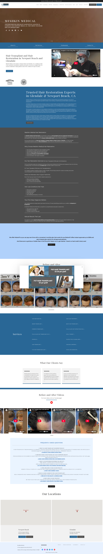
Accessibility (75, 544)
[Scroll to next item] (99, 292)
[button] (26, 511)
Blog (77, 4)
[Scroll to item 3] (51, 435)
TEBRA (56, 552)
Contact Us (61, 4)
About (41, 4)
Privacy (59, 544)
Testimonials (55, 4)
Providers (45, 4)
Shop (74, 4)
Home (37, 4)
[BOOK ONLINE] (93, 5)
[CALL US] (99, 5)
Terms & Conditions (67, 544)
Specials (81, 4)
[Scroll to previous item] (3, 292)
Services (50, 4)
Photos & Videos (68, 4)
